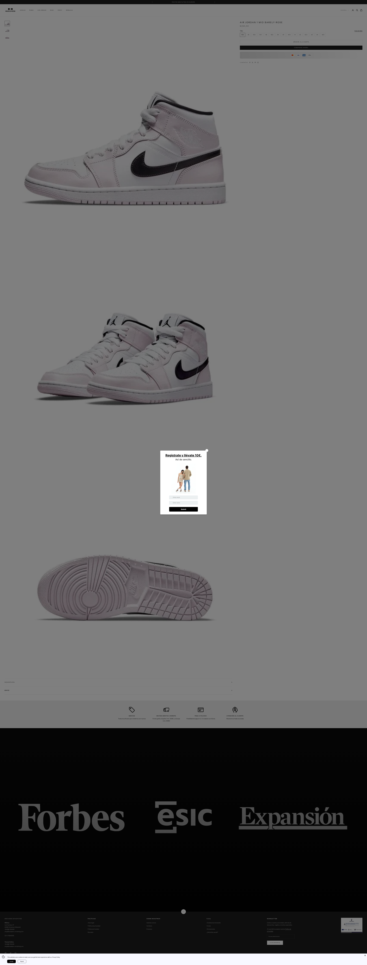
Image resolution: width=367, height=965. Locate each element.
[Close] (365, 955)
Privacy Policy (56, 957)
